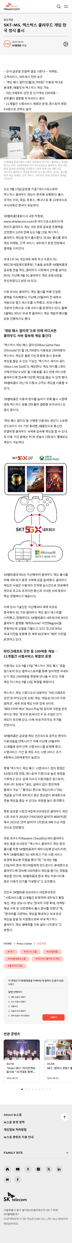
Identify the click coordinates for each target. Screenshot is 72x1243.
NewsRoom (12, 8)
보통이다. (14, 1006)
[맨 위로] (64, 1117)
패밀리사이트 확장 (36, 1153)
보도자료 (8, 20)
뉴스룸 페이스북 (17, 1179)
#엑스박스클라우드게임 (47, 959)
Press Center (24, 944)
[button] (22, 1089)
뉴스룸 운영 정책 (14, 1122)
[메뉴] (66, 6)
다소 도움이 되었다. (18, 1002)
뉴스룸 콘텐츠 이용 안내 (19, 1137)
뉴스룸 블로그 (7, 1179)
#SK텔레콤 (52, 952)
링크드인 (59, 1169)
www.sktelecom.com (18, 221)
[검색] (58, 6)
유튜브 (17, 1169)
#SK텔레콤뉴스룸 (17, 959)
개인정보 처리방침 (15, 1129)
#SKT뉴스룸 (30, 952)
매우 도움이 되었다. (18, 997)
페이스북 (28, 1169)
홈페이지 (7, 1169)
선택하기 (53, 1017)
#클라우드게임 (15, 966)
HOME (8, 944)
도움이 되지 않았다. (18, 1011)
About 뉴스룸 (13, 1114)
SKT (13, 6)
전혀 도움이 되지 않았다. (20, 1016)
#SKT (11, 952)
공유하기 (65, 44)
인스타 (38, 1169)
